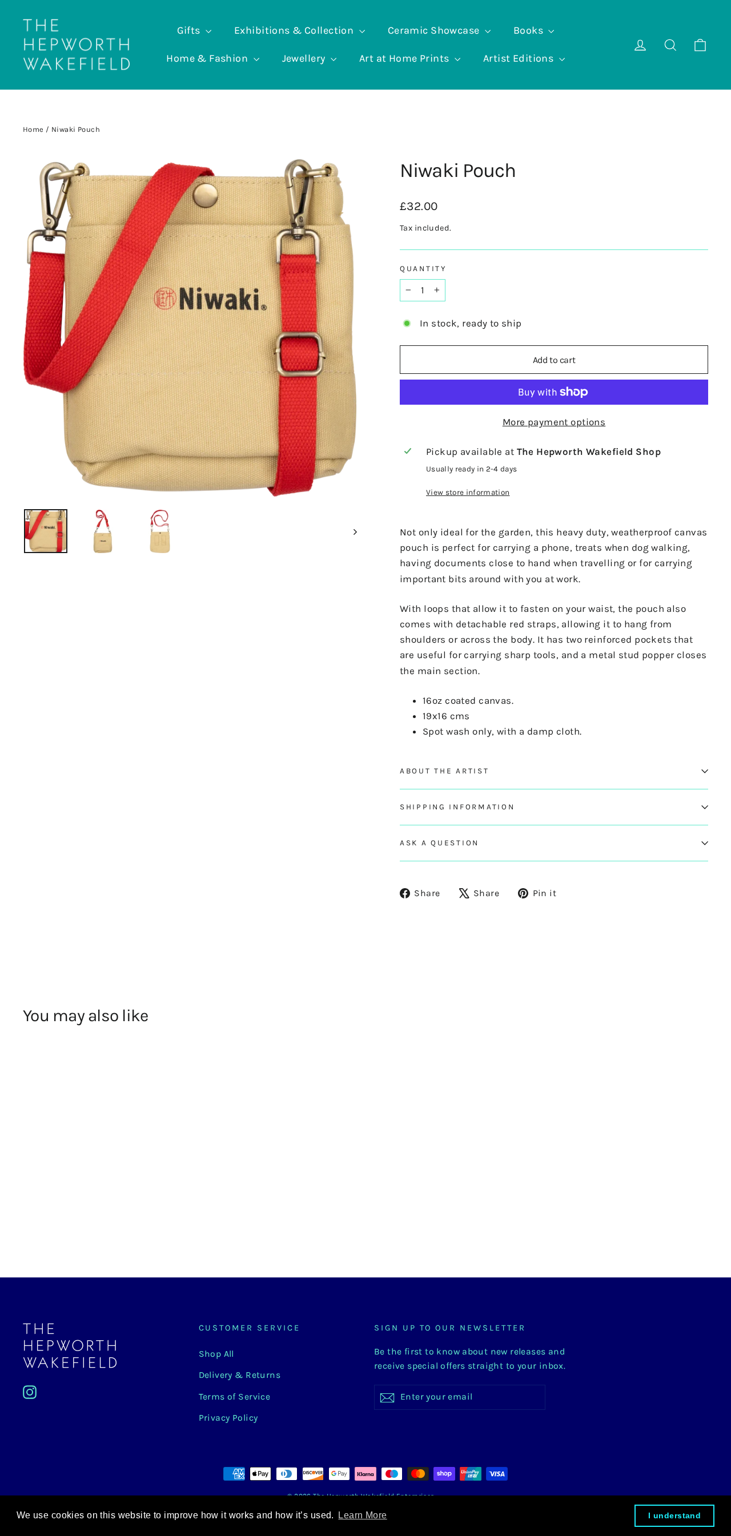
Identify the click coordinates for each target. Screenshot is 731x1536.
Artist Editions (519, 58)
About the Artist (444, 771)
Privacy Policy (228, 1418)
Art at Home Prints (405, 58)
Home (33, 129)
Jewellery (305, 58)
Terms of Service (235, 1397)
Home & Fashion (208, 58)
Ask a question (439, 842)
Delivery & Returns (240, 1375)
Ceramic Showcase (435, 30)
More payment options (554, 422)
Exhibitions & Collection (295, 30)
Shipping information (457, 807)
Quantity (423, 268)
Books (529, 30)
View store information (467, 492)
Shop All (216, 1354)
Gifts (190, 30)
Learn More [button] (362, 1515)
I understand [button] (674, 1515)
